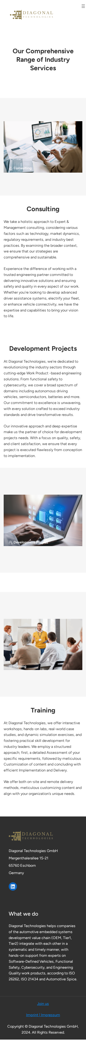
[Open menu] (83, 6)
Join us (43, 1003)
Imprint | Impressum (43, 1015)
